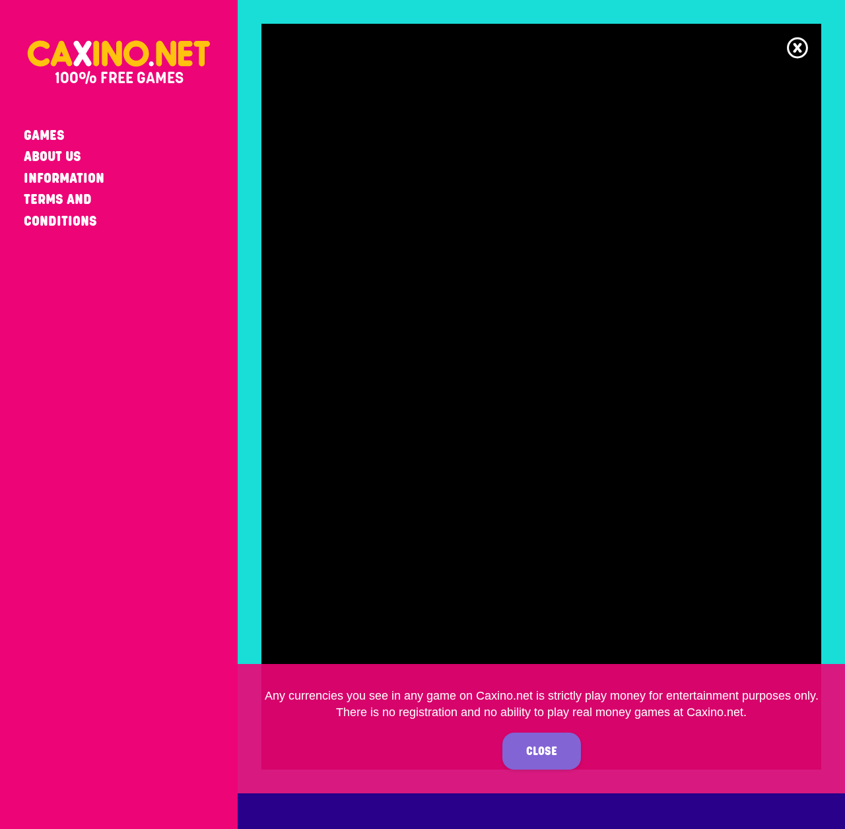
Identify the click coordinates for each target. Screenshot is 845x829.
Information (64, 178)
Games (44, 135)
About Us (52, 156)
